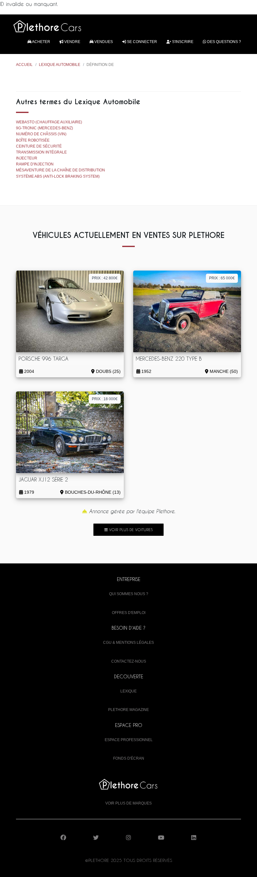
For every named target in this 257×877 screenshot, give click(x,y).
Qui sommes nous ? (128, 594)
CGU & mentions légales (128, 642)
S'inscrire (182, 42)
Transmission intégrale (41, 152)
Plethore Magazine (128, 710)
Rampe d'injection (35, 164)
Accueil (24, 64)
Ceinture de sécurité (39, 146)
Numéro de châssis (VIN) (41, 134)
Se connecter (141, 42)
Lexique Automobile (59, 64)
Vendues (103, 42)
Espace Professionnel (129, 740)
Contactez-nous (128, 661)
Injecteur (26, 158)
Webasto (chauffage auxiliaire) (49, 122)
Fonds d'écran (128, 758)
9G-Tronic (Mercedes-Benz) (44, 128)
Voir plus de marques (128, 803)
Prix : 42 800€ (105, 278)
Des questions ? (223, 42)
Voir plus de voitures (130, 529)
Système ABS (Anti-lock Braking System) (58, 176)
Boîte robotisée (33, 140)
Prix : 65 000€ (222, 278)
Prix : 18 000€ (105, 399)
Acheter (40, 42)
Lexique (128, 691)
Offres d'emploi (128, 613)
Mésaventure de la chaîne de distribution (60, 170)
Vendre (71, 42)
